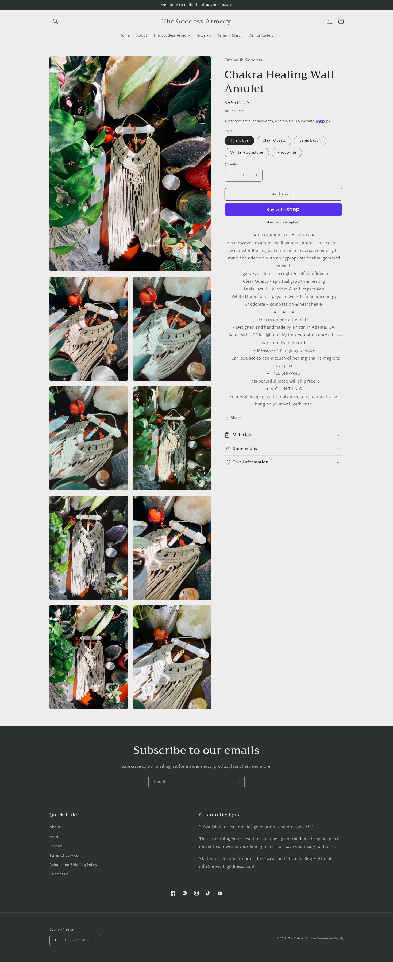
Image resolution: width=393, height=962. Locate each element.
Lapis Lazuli (310, 141)
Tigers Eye (239, 141)
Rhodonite (286, 153)
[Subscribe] (238, 782)
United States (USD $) (72, 940)
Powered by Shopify (330, 938)
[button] (55, 21)
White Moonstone (246, 153)
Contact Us (59, 874)
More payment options (283, 222)
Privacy (55, 846)
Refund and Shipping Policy (73, 865)
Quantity (231, 164)
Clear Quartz (274, 141)
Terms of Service (63, 855)
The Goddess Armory (302, 938)
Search (55, 837)
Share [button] (236, 418)
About (54, 827)
